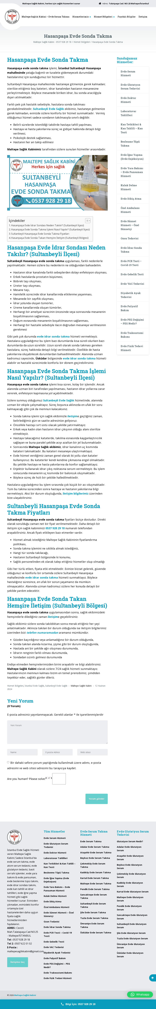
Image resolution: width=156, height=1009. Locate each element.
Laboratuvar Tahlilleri (128, 113)
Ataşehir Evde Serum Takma (95, 852)
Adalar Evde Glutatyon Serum (129, 848)
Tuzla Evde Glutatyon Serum (132, 938)
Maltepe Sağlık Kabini (25, 995)
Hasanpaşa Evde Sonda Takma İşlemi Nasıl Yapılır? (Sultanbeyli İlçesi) (50, 229)
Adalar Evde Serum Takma (94, 846)
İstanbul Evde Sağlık (34, 685)
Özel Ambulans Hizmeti (130, 209)
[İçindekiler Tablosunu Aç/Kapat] (86, 220)
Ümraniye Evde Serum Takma (92, 925)
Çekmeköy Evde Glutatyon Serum (131, 875)
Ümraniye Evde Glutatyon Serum (131, 946)
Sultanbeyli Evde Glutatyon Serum (131, 926)
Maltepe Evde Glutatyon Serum (130, 899)
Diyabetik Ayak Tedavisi (131, 295)
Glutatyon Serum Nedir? (130, 841)
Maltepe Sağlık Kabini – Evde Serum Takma (45, 16)
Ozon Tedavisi (129, 238)
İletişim (143, 16)
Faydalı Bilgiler (127, 16)
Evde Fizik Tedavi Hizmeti (132, 348)
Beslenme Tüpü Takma (130, 143)
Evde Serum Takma (90, 841)
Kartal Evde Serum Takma (94, 878)
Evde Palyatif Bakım (129, 308)
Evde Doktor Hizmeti (128, 99)
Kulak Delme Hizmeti (129, 187)
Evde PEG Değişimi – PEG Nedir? (132, 321)
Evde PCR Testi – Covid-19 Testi (131, 263)
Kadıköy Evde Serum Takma (95, 872)
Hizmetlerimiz (80, 16)
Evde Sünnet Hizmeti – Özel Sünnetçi (130, 225)
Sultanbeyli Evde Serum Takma (93, 905)
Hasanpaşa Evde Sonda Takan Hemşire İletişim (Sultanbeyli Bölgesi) (50, 238)
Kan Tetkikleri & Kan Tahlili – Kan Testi (132, 128)
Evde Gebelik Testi (132, 274)
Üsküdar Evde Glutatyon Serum (130, 954)
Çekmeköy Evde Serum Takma (92, 865)
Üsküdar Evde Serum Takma (95, 932)
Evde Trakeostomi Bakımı (132, 334)
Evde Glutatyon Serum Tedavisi (130, 86)
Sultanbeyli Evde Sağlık (56, 685)
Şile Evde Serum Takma (93, 912)
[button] (140, 995)
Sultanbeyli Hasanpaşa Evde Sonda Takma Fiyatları (40, 233)
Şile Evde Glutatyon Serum (131, 933)
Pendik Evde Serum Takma (95, 889)
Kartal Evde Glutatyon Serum (133, 891)
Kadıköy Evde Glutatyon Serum (130, 884)
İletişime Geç (17, 962)
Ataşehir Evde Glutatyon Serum (130, 857)
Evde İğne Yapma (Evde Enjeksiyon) (132, 156)
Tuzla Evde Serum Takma (94, 918)
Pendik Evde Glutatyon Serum (129, 908)
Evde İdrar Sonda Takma (131, 249)
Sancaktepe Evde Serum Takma (93, 896)
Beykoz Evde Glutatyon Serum (129, 866)
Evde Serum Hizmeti (128, 73)
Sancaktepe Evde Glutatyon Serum (132, 917)
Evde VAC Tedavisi (132, 283)
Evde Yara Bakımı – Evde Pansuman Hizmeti (132, 172)
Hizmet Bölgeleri (103, 16)
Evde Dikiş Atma (131, 198)
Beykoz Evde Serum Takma (95, 858)
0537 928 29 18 (55, 528)
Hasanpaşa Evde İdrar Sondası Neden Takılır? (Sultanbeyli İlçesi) (47, 225)
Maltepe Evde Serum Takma (95, 883)
